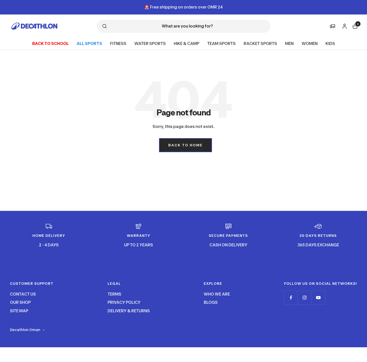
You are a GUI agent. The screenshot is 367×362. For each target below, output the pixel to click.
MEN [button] (289, 43)
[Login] (344, 25)
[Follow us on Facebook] (291, 298)
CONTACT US (23, 294)
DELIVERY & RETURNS (129, 310)
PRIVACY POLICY (124, 302)
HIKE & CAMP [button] (186, 43)
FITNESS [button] (118, 43)
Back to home (185, 145)
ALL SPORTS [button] (89, 43)
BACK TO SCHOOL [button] (50, 43)
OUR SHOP (20, 302)
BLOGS (211, 302)
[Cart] (354, 25)
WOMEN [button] (310, 43)
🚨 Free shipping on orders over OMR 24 (183, 6)
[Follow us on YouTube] (318, 298)
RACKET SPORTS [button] (260, 43)
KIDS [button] (330, 43)
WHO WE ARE (217, 294)
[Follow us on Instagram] (305, 298)
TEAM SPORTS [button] (221, 43)
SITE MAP (19, 310)
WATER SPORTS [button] (150, 43)
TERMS (114, 294)
